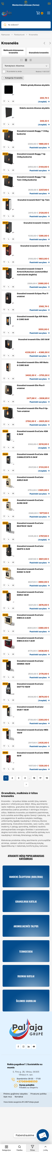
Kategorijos (6, 1150)
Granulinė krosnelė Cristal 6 (37, 223)
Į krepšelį (42, 101)
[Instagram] (23, 1046)
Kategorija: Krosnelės (13, 78)
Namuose (5, 34)
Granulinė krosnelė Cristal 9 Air (35, 246)
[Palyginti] (8, 101)
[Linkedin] (28, 1046)
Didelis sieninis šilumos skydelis (35, 108)
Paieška (19, 1150)
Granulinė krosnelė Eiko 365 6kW (34, 339)
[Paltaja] (6, 13)
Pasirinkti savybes (38, 147)
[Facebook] (18, 1046)
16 (34, 778)
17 (40, 778)
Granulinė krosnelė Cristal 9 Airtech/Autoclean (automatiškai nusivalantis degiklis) (32, 272)
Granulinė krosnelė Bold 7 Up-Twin (33, 200)
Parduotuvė (19, 34)
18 (47, 778)
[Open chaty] (43, 1135)
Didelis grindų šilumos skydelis (35, 85)
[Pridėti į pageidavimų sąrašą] (4, 101)
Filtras (32, 1150)
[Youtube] (33, 1046)
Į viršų (45, 1150)
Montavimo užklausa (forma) (25, 5)
